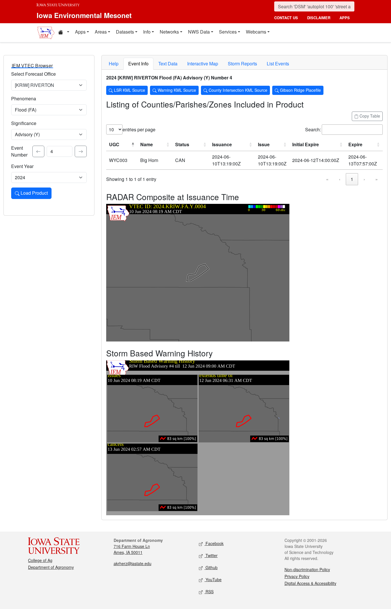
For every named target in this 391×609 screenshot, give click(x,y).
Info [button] (147, 31)
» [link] (376, 179)
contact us (286, 17)
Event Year (22, 166)
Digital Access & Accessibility (310, 583)
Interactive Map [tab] (202, 63)
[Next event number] (81, 151)
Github (211, 567)
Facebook (214, 543)
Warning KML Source (176, 90)
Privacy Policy (297, 576)
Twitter (211, 555)
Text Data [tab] (167, 63)
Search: (313, 129)
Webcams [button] (256, 31)
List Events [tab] (278, 63)
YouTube (213, 579)
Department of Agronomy (51, 567)
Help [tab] (114, 63)
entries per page (139, 129)
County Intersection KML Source (237, 90)
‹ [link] (339, 179)
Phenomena (23, 98)
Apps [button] (80, 31)
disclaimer (318, 17)
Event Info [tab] (138, 63)
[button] (63, 33)
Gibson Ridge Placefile (300, 90)
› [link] (364, 179)
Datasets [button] (125, 31)
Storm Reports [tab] (242, 63)
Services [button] (228, 31)
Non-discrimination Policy (307, 569)
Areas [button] (101, 31)
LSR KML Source (129, 90)
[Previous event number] (38, 151)
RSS (209, 591)
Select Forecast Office (33, 74)
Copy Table (369, 116)
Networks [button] (169, 31)
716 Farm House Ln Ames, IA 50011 (132, 549)
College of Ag (40, 560)
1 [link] (352, 179)
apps (344, 17)
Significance (23, 123)
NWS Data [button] (199, 31)
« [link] (327, 179)
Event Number (19, 151)
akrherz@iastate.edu (132, 563)
